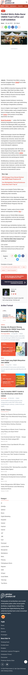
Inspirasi (3, 526)
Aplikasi (3, 324)
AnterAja (3, 506)
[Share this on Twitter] (9, 27)
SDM (2, 570)
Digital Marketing (5, 516)
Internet (3, 530)
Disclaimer (4, 657)
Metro (24, 267)
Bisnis (2, 6)
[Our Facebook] (7, 664)
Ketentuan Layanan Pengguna (10, 651)
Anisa (2, 365)
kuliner (5, 114)
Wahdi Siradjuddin (6, 120)
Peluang (3, 560)
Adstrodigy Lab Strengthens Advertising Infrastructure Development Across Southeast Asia (13, 477)
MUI (20, 211)
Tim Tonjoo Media (5, 333)
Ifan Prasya (4, 398)
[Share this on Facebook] (12, 27)
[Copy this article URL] (2, 27)
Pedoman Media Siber (7, 660)
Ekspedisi (20, 6)
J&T (2, 533)
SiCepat (3, 573)
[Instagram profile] (11, 294)
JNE (2, 536)
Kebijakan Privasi (6, 654)
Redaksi (3, 648)
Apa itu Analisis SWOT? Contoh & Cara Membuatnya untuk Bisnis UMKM (12, 394)
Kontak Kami (5, 645)
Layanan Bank (5, 546)
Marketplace (13, 6)
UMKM (17, 82)
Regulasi (3, 566)
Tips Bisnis (4, 583)
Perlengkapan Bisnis (6, 563)
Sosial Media (4, 576)
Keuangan (4, 543)
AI (1, 503)
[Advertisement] (14, 64)
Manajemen (4, 550)
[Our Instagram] (2, 664)
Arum (2, 23)
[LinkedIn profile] (15, 294)
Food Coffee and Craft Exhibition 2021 (11, 267)
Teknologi (3, 580)
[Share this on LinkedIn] (16, 27)
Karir (2, 540)
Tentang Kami (5, 642)
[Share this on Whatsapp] (5, 27)
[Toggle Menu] (26, 2)
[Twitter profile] (13, 294)
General (3, 523)
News (7, 6)
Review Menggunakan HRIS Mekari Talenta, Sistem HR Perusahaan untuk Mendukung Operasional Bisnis (13, 486)
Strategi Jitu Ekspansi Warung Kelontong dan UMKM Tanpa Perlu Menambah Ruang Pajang (13, 329)
